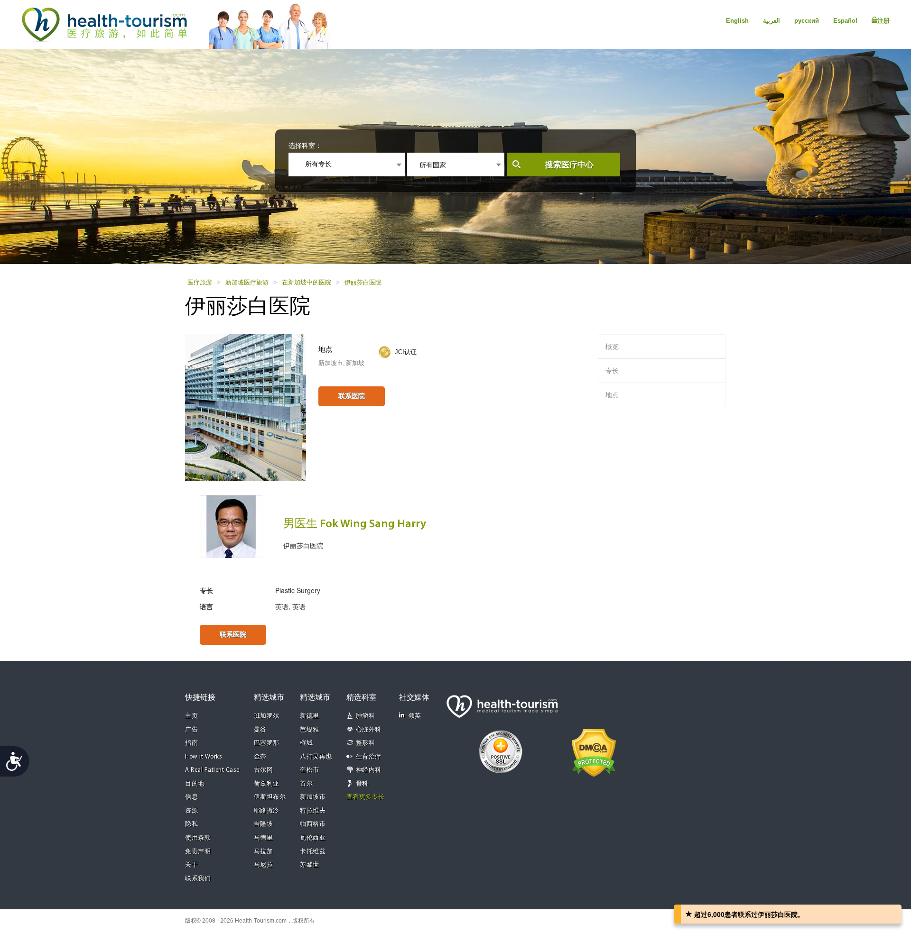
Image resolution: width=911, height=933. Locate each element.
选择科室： (305, 145)
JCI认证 (406, 352)
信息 (191, 797)
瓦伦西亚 (312, 838)
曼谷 (260, 730)
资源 (191, 811)
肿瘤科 (365, 716)
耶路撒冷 (266, 811)
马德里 (263, 838)
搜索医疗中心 (569, 164)
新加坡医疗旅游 (247, 282)
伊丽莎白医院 (362, 282)
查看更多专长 (365, 797)
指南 (191, 743)
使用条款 (198, 838)
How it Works (203, 757)
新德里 (309, 716)
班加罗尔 (266, 716)
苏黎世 (309, 865)
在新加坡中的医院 (306, 282)
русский (806, 20)
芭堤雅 (309, 730)
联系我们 (198, 879)
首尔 (306, 784)
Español (845, 20)
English (737, 20)
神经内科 (368, 770)
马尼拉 (263, 865)
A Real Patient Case (212, 770)
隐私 (191, 824)
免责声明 (198, 852)
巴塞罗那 (266, 743)
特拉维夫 (312, 811)
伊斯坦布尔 (270, 797)
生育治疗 (368, 757)
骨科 (362, 784)
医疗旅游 (199, 282)
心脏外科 (368, 730)
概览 (612, 346)
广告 (191, 730)
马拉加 (263, 852)
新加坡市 (312, 797)
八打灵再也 (316, 757)
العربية (771, 20)
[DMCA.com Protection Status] (594, 752)
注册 (883, 20)
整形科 (365, 743)
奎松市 (309, 770)
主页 (191, 716)
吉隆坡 (263, 824)
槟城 (306, 743)
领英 (415, 716)
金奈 (260, 757)
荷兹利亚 (266, 784)
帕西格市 (312, 824)
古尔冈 (263, 770)
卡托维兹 (312, 852)
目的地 (195, 784)
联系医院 (351, 396)
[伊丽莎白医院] (245, 407)
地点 (612, 395)
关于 (191, 865)
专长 (612, 371)
